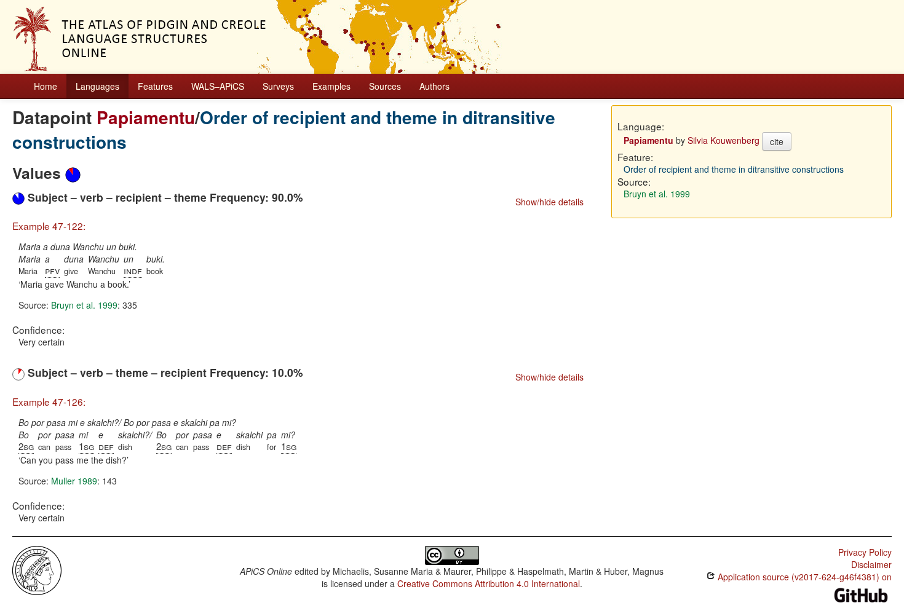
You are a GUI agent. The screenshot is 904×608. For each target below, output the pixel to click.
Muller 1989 (74, 481)
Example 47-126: (48, 401)
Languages (97, 86)
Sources (385, 86)
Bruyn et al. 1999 (84, 305)
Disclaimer (871, 564)
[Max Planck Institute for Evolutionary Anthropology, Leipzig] (36, 569)
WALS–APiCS (217, 86)
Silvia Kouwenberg (723, 140)
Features (155, 86)
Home (45, 86)
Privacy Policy (865, 552)
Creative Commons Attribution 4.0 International (488, 583)
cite (776, 141)
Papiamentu (146, 117)
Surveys (278, 86)
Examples (331, 86)
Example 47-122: (48, 225)
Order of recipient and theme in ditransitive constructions (283, 129)
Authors (434, 86)
